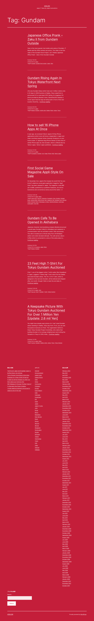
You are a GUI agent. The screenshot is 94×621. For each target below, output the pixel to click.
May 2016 (65, 379)
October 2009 (66, 533)
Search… (9, 594)
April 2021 (65, 375)
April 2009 (65, 546)
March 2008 (65, 574)
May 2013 (65, 439)
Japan (36, 61)
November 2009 (66, 531)
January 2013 (66, 447)
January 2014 (66, 421)
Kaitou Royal (41, 200)
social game (30, 203)
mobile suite (43, 110)
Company (37, 247)
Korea (36, 410)
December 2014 (66, 406)
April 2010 (65, 520)
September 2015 (66, 390)
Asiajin (47, 6)
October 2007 (66, 585)
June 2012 (65, 463)
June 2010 (65, 515)
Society (37, 432)
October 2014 (66, 410)
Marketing (37, 414)
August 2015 (65, 392)
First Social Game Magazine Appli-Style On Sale (45, 172)
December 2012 (66, 449)
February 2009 (66, 550)
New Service (38, 417)
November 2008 (66, 557)
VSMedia (37, 449)
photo (45, 343)
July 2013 (64, 434)
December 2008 (66, 555)
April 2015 (65, 397)
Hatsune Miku (34, 200)
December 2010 (66, 502)
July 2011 (64, 487)
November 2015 (66, 386)
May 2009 (65, 544)
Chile (36, 379)
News (40, 196)
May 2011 (64, 491)
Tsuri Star (36, 203)
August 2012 (65, 458)
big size (33, 292)
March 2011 (65, 496)
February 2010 (66, 524)
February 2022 (66, 371)
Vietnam (37, 447)
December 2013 (66, 423)
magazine (49, 200)
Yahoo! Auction (51, 292)
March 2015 (65, 399)
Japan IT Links (39, 406)
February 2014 (66, 419)
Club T (37, 292)
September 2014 (66, 412)
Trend (36, 441)
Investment (38, 397)
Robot (51, 110)
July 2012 (64, 460)
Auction (33, 343)
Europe (37, 388)
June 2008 (65, 568)
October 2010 (66, 506)
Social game (38, 430)
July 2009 (65, 539)
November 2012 (66, 452)
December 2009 (66, 528)
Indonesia (37, 395)
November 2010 (66, 504)
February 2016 (66, 384)
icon (43, 153)
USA (36, 443)
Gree (54, 198)
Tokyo (58, 110)
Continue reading (45, 102)
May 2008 (65, 570)
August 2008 (65, 563)
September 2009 (66, 535)
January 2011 (65, 500)
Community (38, 384)
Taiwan (37, 436)
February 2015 (66, 401)
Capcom (39, 198)
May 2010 (65, 517)
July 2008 (65, 566)
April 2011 (65, 493)
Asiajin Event (38, 375)
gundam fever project (41, 63)
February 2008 (66, 577)
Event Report (38, 390)
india (36, 392)
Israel (36, 401)
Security (37, 423)
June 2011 (65, 489)
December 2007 (66, 581)
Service (37, 425)
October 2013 (66, 428)
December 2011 (66, 476)
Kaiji (53, 153)
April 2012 (65, 467)
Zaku (52, 63)
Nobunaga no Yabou (44, 202)
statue (55, 110)
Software (37, 434)
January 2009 (66, 552)
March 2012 (65, 469)
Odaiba (48, 110)
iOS (36, 399)
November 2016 (66, 377)
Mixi (53, 200)
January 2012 (66, 474)
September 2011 (66, 482)
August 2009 (65, 537)
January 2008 (66, 579)
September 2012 (66, 456)
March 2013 (65, 443)
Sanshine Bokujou (54, 202)
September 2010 (66, 509)
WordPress (83, 614)
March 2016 (65, 382)
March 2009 (65, 548)
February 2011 (66, 498)
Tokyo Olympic (58, 343)
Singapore (37, 428)
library (36, 412)
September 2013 (66, 430)
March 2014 (65, 417)
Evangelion (34, 153)
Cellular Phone (39, 377)
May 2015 (65, 395)
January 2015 (66, 403)
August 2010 (65, 511)
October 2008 (66, 559)
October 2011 (66, 480)
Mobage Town (58, 200)
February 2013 (66, 445)
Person (37, 421)
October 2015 (66, 388)
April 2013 (65, 441)
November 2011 (66, 478)
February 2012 (66, 471)
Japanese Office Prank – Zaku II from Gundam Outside (45, 39)
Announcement (39, 373)
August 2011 (65, 485)
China (36, 382)
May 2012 (65, 465)
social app (61, 202)
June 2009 (65, 542)
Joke (40, 290)
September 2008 (66, 561)
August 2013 (65, 432)
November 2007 (66, 583)
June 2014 (65, 414)
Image (46, 153)
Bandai (33, 110)
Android (37, 371)
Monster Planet (35, 202)
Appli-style (34, 198)
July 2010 (64, 513)
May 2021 (65, 373)
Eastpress (44, 198)
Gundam (33, 63)
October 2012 (66, 454)
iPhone (49, 153)
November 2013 (66, 425)
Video (36, 445)
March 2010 (65, 522)
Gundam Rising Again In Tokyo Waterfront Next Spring (44, 82)
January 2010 (66, 526)
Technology (38, 439)
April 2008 (65, 572)
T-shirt (45, 292)
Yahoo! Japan (57, 153)
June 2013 (65, 436)
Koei (46, 200)
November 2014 (66, 408)
